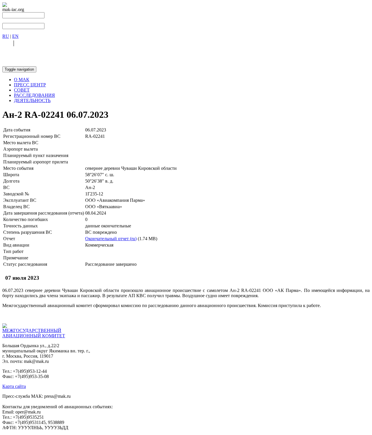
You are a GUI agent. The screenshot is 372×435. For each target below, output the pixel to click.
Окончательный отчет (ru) (111, 238)
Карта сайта (14, 386)
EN (15, 36)
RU (5, 36)
